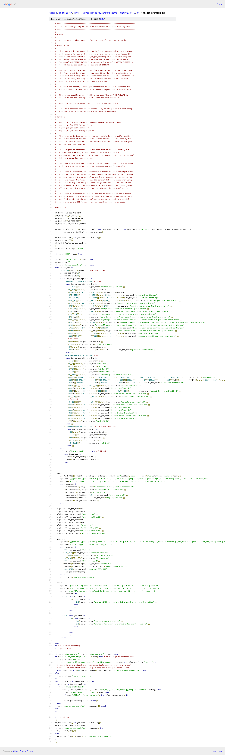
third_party (65, 12)
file (102, 19)
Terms (30, 751)
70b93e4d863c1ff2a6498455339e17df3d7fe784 (106, 12)
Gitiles (15, 751)
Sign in (219, 4)
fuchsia (53, 12)
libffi (76, 12)
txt (214, 751)
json (220, 751)
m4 (138, 12)
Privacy (23, 751)
